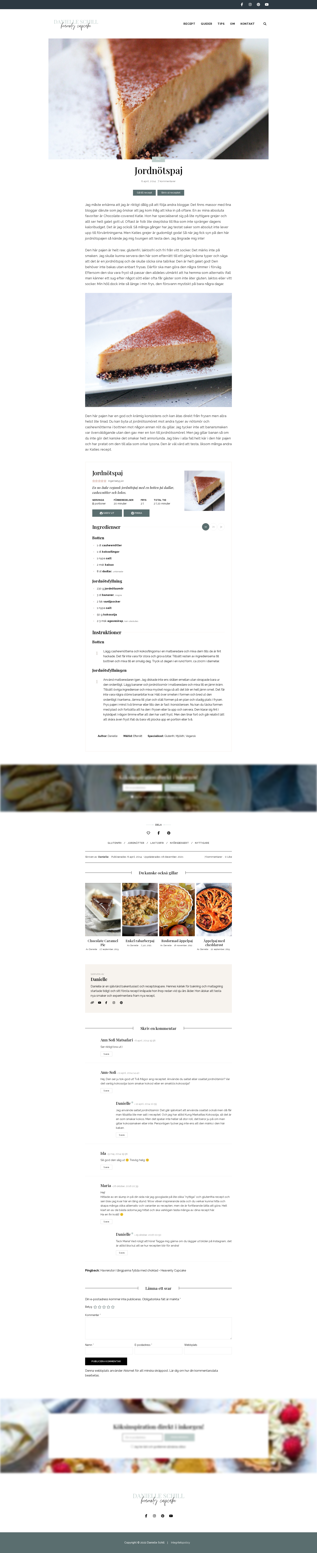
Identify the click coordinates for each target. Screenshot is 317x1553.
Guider (206, 23)
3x (221, 527)
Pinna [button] (138, 513)
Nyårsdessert (179, 843)
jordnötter (136, 843)
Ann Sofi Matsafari (117, 1039)
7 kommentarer (167, 181)
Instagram (250, 4)
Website (93, 1002)
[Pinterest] (169, 833)
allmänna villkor (176, 797)
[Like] (148, 833)
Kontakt (248, 23)
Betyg (88, 1306)
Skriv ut (108, 513)
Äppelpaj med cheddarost (214, 943)
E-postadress (143, 1344)
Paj (158, 159)
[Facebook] (158, 833)
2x (213, 527)
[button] (93, 480)
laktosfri (157, 843)
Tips (221, 23)
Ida (103, 1153)
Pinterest (258, 4)
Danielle (103, 856)
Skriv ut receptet (170, 192)
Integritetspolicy (180, 1542)
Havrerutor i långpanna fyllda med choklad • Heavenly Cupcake (143, 1270)
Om (232, 23)
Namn (89, 1344)
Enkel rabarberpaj (140, 941)
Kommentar (93, 1315)
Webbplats (190, 1344)
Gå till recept (144, 192)
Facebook (242, 4)
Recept (189, 23)
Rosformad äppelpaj (177, 941)
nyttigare (202, 843)
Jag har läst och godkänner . (159, 797)
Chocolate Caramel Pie (103, 943)
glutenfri (115, 843)
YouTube (267, 4)
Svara (106, 1054)
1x (206, 527)
